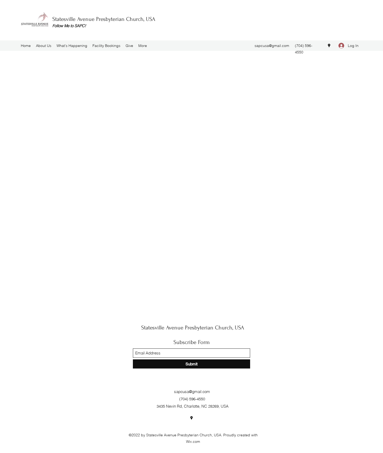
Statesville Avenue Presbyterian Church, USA (103, 19)
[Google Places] (329, 45)
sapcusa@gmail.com (272, 45)
